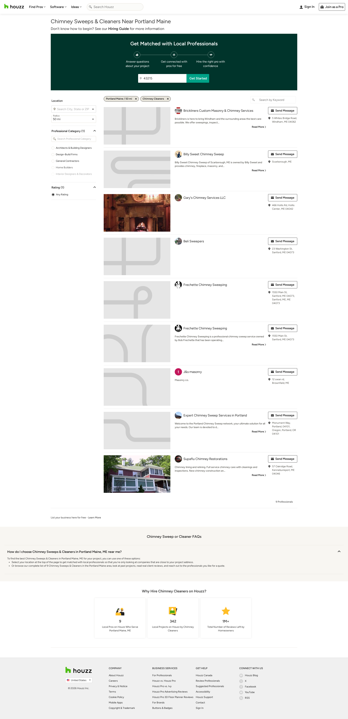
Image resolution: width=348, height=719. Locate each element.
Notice (123, 686)
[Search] (90, 7)
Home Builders (64, 167)
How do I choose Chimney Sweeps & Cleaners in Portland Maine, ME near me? (64, 552)
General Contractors (67, 161)
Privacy (113, 686)
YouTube (250, 692)
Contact (200, 702)
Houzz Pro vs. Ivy (161, 686)
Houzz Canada (204, 675)
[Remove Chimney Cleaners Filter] (167, 98)
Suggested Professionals (210, 686)
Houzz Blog (251, 675)
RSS (247, 697)
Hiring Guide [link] (118, 28)
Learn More (94, 517)
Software (57, 7)
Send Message (284, 110)
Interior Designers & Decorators (74, 174)
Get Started (198, 78)
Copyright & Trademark (122, 708)
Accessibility (203, 691)
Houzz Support (204, 697)
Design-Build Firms (67, 154)
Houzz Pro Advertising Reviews (170, 691)
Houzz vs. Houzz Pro (164, 680)
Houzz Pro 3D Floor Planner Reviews (172, 697)
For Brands (158, 702)
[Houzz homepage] (14, 6)
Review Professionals (208, 680)
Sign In (200, 708)
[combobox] (115, 7)
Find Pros (36, 7)
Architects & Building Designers (74, 147)
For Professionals (162, 675)
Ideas (75, 7)
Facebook (250, 686)
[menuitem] (37, 7)
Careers (113, 680)
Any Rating (62, 194)
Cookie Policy (116, 697)
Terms (112, 691)
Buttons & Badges (162, 708)
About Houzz (116, 675)
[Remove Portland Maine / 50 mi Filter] (136, 98)
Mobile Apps (116, 702)
